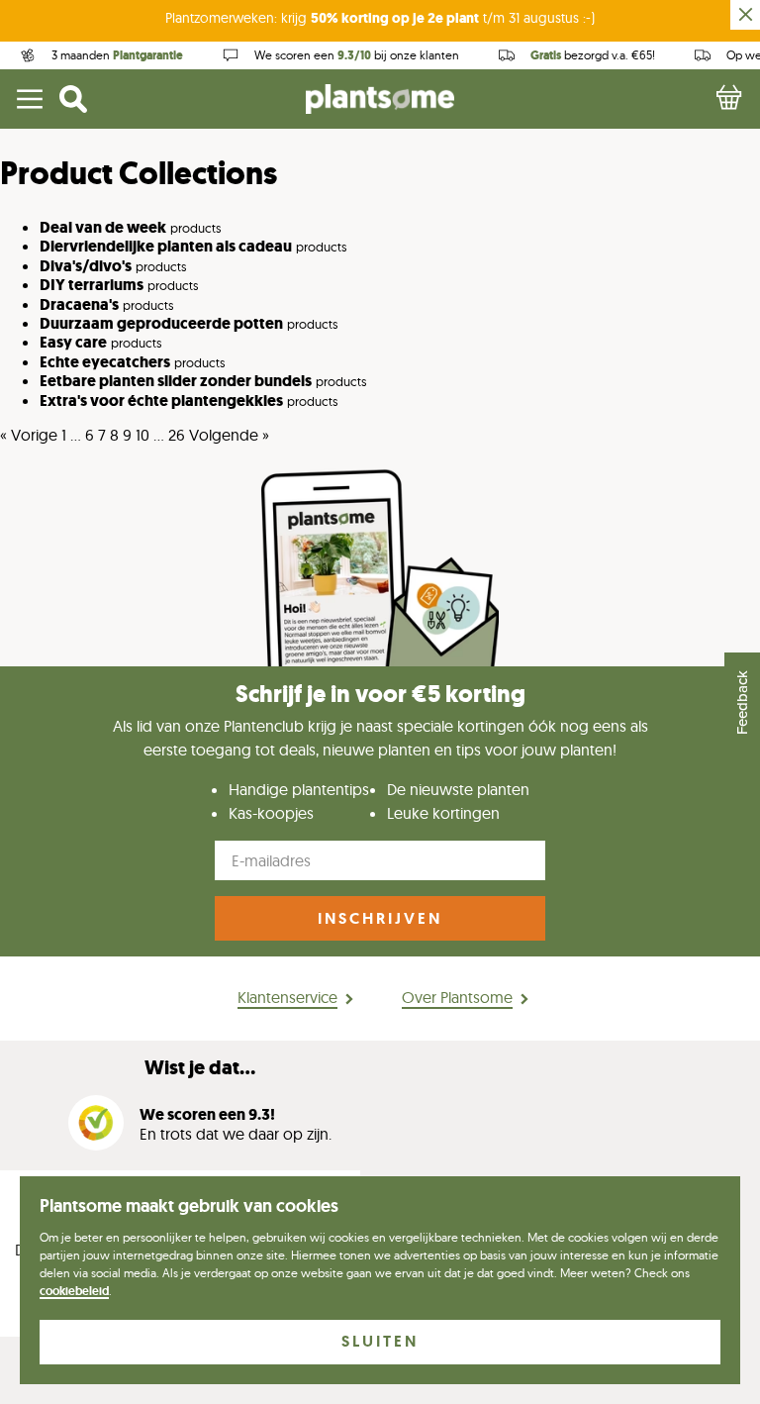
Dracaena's (79, 304)
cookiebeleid (74, 1291)
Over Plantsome (457, 997)
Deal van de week (103, 227)
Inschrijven (380, 918)
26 (176, 435)
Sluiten (380, 1341)
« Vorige (28, 435)
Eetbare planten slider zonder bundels (176, 380)
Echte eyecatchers (105, 361)
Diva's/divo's (86, 265)
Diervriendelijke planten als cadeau (166, 246)
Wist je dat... (199, 1067)
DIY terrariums (91, 284)
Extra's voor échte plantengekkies (161, 400)
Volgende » (229, 435)
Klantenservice (287, 997)
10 (142, 435)
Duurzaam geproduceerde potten (161, 323)
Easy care (73, 342)
